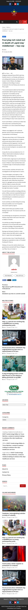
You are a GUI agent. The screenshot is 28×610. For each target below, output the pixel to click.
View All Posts (19, 275)
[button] (2, 21)
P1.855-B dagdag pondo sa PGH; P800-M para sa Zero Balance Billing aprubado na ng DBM (12, 375)
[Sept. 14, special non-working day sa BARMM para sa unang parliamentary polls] (14, 311)
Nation (4, 36)
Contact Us (5, 472)
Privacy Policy (6, 475)
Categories (5, 417)
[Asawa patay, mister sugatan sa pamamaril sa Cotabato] (14, 554)
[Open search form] (16, 21)
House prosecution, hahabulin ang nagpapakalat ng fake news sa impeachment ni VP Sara (13, 349)
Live (25, 22)
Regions (5, 509)
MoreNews (11, 608)
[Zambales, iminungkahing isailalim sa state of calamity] (14, 503)
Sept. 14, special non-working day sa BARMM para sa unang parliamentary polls (13, 323)
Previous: (12, 286)
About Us (5, 469)
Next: (13, 292)
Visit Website (8, 275)
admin (5, 49)
